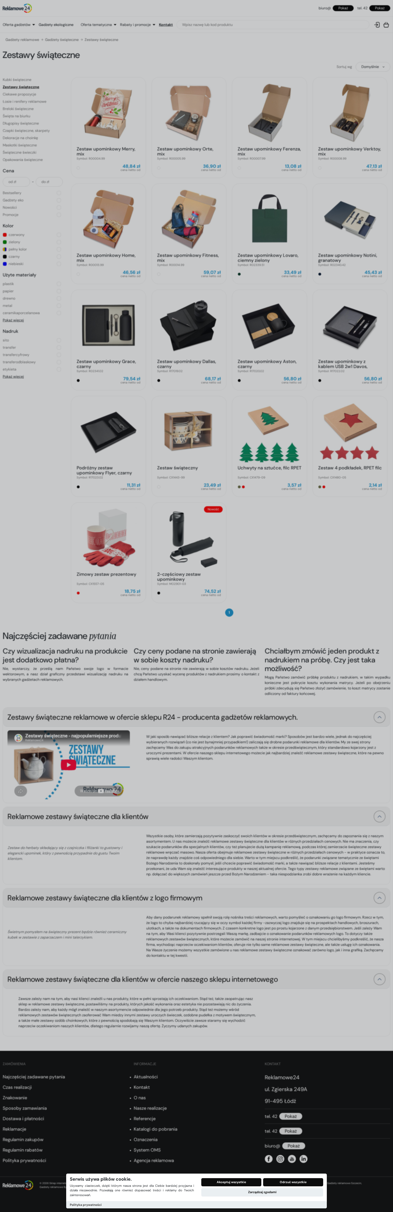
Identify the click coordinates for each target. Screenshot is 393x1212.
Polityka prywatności (86, 1205)
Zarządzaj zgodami (262, 1192)
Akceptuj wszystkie (231, 1182)
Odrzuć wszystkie (293, 1182)
